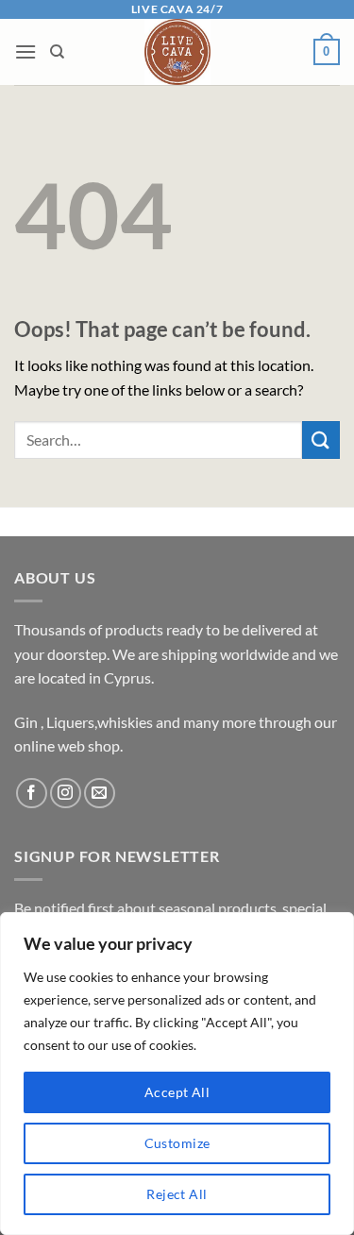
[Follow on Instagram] (65, 793)
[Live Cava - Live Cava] (177, 52)
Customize (177, 1143)
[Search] (57, 52)
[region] (177, 1073)
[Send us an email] (99, 793)
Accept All (177, 1092)
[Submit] (321, 439)
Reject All (176, 1194)
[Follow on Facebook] (31, 793)
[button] (25, 51)
